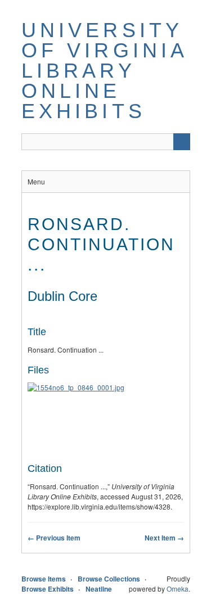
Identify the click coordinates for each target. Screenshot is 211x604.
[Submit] (181, 141)
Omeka (177, 588)
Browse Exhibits (47, 589)
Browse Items (43, 579)
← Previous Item (54, 538)
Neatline (99, 589)
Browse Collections (109, 579)
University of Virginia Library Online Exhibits (104, 71)
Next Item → (164, 538)
